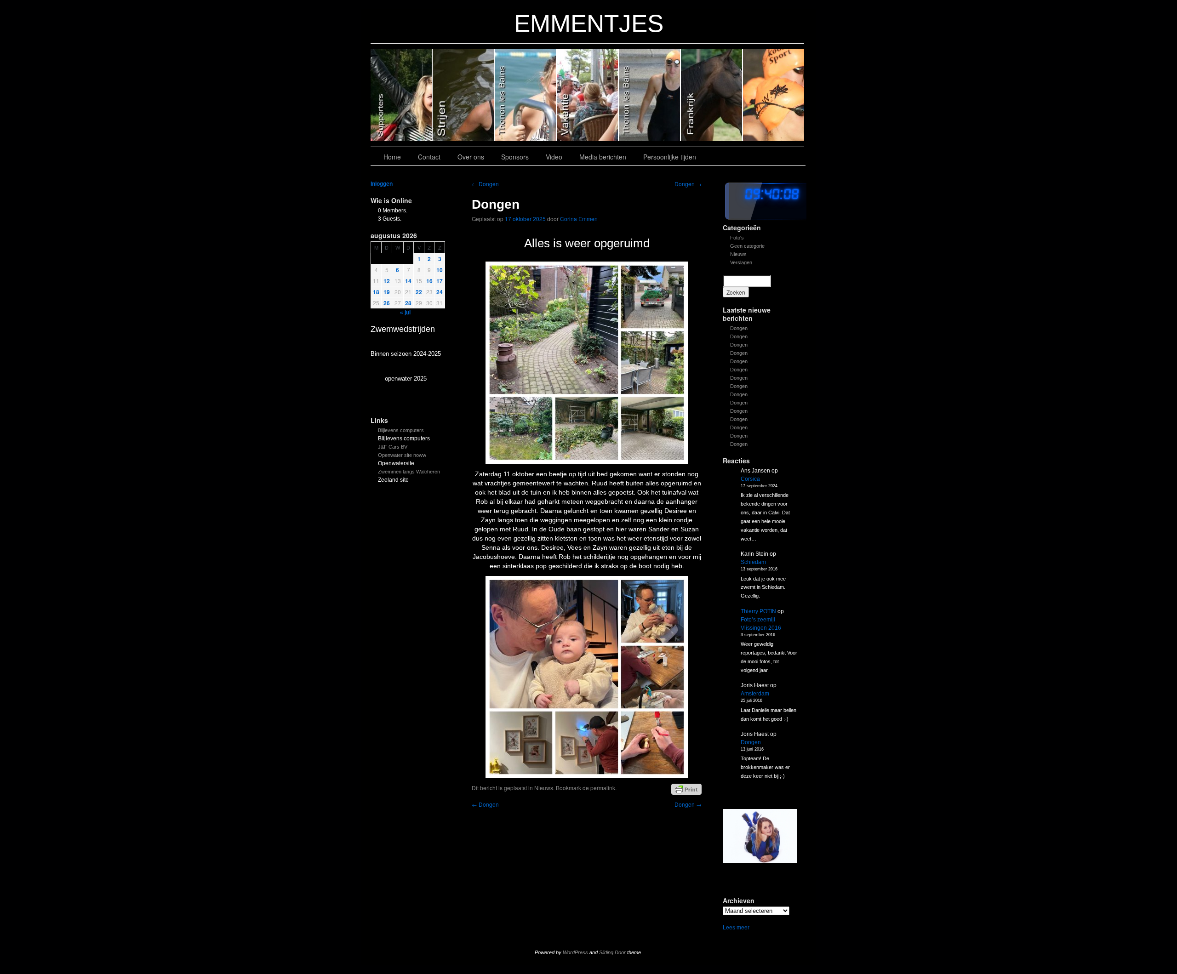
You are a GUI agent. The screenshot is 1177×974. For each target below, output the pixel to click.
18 (376, 292)
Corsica (750, 479)
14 (408, 281)
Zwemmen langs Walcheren (409, 471)
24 (439, 292)
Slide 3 (588, 95)
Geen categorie (747, 246)
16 (429, 281)
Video (554, 156)
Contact (429, 156)
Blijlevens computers (401, 430)
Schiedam (753, 562)
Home (392, 156)
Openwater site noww (402, 455)
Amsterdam (755, 693)
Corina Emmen (579, 218)
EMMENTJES (588, 23)
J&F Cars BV (392, 447)
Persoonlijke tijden (669, 156)
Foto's (737, 237)
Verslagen (741, 262)
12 (386, 281)
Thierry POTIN (758, 611)
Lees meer (736, 928)
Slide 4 (526, 95)
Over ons (470, 156)
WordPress (575, 952)
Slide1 (712, 95)
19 (386, 292)
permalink (602, 788)
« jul (405, 312)
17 (439, 281)
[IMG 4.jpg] (760, 836)
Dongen (739, 328)
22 (419, 292)
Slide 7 (773, 95)
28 (408, 303)
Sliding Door (612, 952)
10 (439, 270)
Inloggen (382, 184)
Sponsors (515, 156)
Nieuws (738, 254)
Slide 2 (650, 95)
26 (386, 303)
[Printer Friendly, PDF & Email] (686, 788)
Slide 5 (464, 95)
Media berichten (602, 156)
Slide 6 (402, 95)
